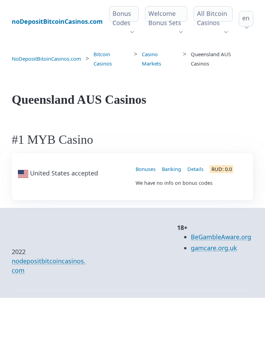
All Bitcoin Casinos (212, 18)
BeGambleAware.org (221, 237)
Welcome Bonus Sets (164, 18)
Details (195, 169)
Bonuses (146, 169)
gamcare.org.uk (214, 248)
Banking (171, 169)
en (245, 18)
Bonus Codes (121, 18)
